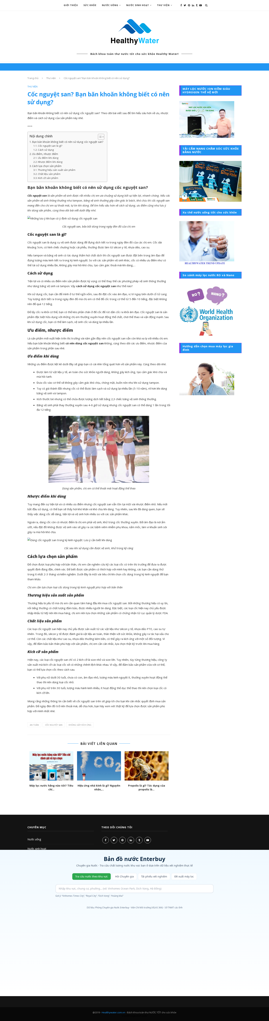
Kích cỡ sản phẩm (48, 178)
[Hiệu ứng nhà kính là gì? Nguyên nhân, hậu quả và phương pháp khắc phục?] (99, 766)
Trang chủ (32, 78)
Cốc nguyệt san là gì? (50, 145)
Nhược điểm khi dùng (50, 161)
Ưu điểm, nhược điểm (45, 154)
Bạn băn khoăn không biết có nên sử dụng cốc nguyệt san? (67, 142)
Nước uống (34, 839)
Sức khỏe (89, 5)
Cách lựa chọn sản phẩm (46, 166)
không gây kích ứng (80, 724)
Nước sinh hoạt (36, 848)
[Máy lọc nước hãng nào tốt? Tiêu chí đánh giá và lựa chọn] (51, 766)
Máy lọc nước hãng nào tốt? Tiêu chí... (51, 787)
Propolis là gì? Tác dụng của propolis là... (146, 787)
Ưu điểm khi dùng (48, 157)
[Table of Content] (101, 137)
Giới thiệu (71, 5)
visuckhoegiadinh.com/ (134, 1015)
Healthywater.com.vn (113, 1012)
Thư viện (163, 5)
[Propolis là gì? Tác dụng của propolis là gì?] (147, 766)
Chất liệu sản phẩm (49, 174)
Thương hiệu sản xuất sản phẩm (56, 170)
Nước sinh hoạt (137, 5)
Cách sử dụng (46, 149)
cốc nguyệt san (53, 724)
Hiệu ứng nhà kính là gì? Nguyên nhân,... (99, 787)
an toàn (34, 724)
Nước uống (110, 5)
